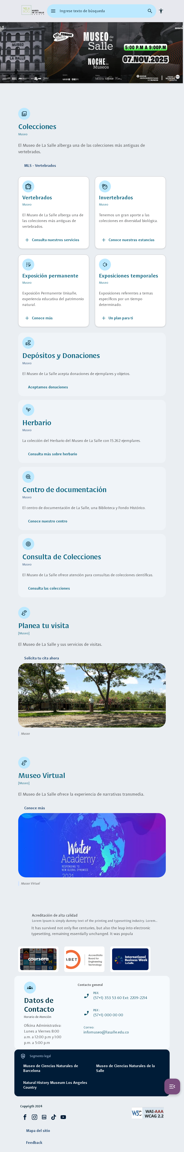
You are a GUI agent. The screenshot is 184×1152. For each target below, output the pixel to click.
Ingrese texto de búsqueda (82, 11)
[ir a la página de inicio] (32, 11)
